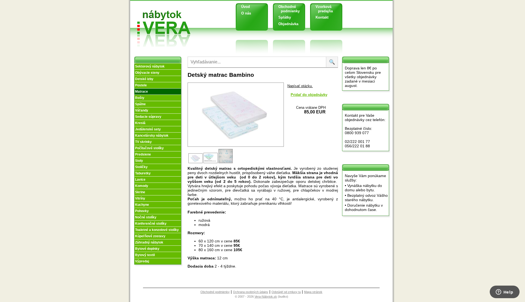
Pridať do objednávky (309, 95)
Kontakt (322, 17)
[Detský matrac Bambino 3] (226, 162)
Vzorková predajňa (322, 9)
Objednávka (288, 24)
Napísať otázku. (300, 86)
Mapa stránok (313, 292)
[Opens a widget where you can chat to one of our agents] (504, 292)
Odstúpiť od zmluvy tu (286, 292)
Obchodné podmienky (287, 9)
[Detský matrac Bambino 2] (210, 162)
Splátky (284, 17)
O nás (246, 13)
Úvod (245, 7)
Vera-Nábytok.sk (266, 296)
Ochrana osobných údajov (250, 292)
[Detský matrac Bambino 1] (195, 162)
